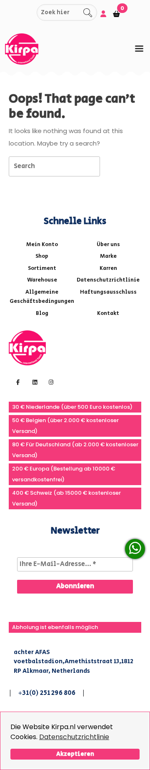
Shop (41, 256)
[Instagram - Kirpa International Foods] (50, 382)
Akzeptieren (75, 754)
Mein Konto (42, 245)
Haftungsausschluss (108, 292)
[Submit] (29, 12)
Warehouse (42, 280)
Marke (108, 256)
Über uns (108, 245)
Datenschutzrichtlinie (74, 737)
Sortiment (42, 268)
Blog (42, 313)
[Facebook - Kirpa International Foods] (17, 382)
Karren (108, 268)
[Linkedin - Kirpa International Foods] (33, 382)
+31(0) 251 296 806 (47, 693)
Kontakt (108, 313)
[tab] (139, 49)
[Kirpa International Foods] (27, 347)
